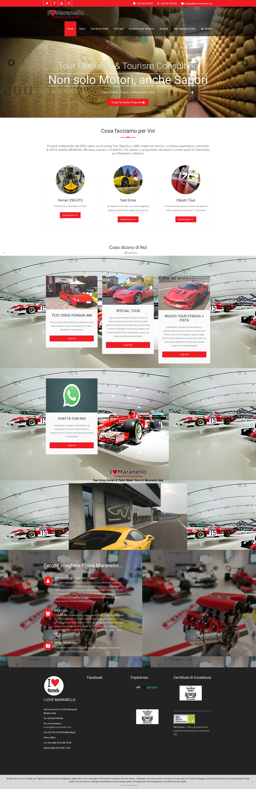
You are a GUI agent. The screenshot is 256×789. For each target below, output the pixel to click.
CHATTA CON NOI (72, 419)
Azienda (164, 28)
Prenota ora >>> (70, 215)
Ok (122, 785)
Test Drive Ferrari (99, 28)
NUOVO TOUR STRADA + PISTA (184, 318)
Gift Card (118, 28)
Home (70, 28)
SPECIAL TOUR (128, 311)
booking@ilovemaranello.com (57, 727)
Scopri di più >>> (128, 219)
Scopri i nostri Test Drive (126, 94)
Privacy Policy (131, 785)
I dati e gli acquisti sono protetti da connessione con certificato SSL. (191, 731)
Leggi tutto (71, 338)
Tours (82, 28)
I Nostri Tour (186, 200)
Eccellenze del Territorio (141, 28)
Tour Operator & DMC (185, 28)
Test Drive (128, 200)
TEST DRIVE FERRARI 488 (72, 315)
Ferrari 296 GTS (70, 200)
